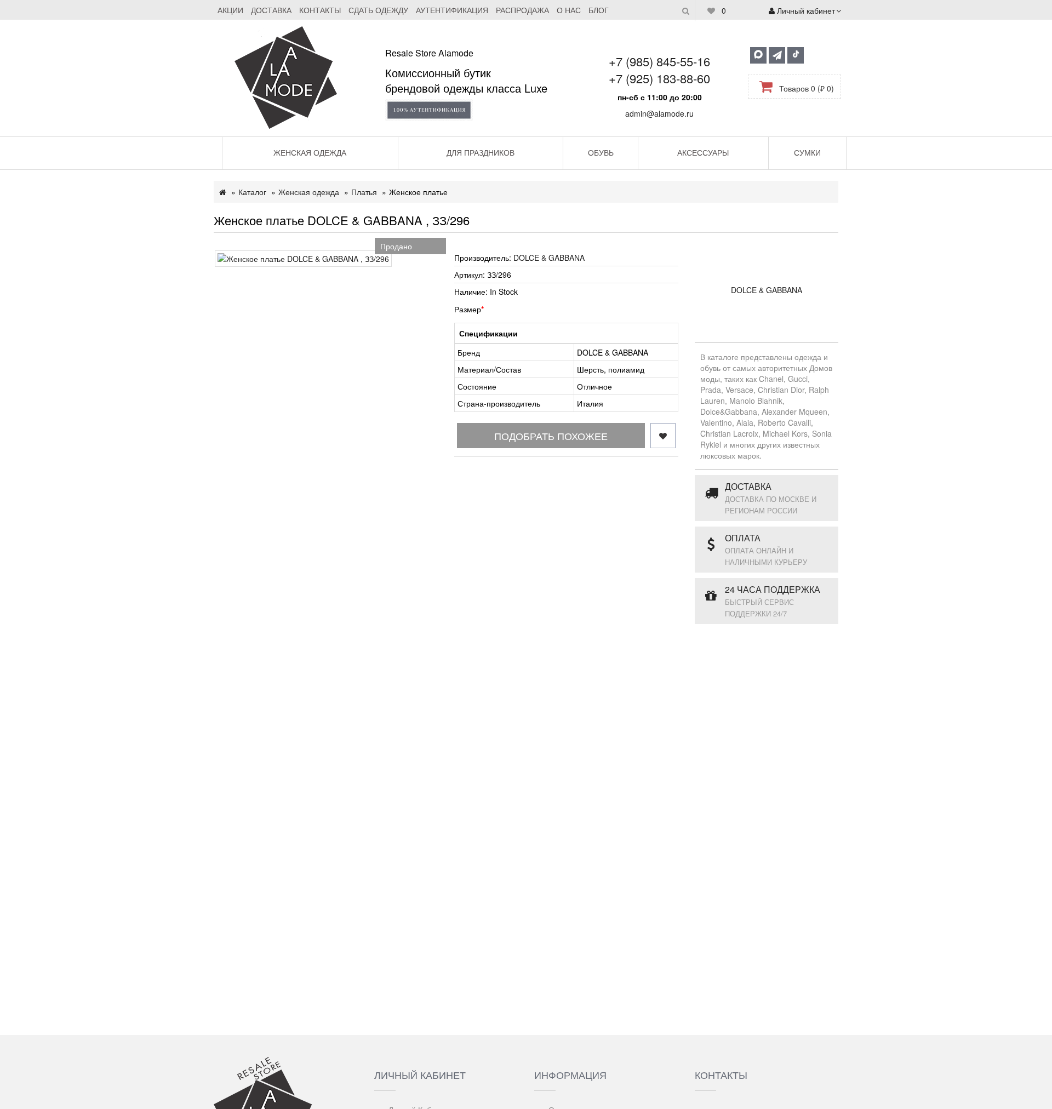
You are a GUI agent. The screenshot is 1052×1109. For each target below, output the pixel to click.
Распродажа (522, 9)
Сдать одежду (378, 9)
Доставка (271, 9)
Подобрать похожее (551, 435)
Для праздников (480, 152)
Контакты (320, 9)
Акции (230, 9)
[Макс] (758, 55)
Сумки (807, 152)
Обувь (601, 152)
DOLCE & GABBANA (549, 257)
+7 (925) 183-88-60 (659, 78)
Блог (598, 9)
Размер (467, 309)
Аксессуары (703, 152)
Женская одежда (309, 152)
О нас (569, 9)
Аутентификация (452, 9)
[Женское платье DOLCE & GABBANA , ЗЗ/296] (303, 258)
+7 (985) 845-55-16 (659, 61)
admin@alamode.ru (659, 113)
